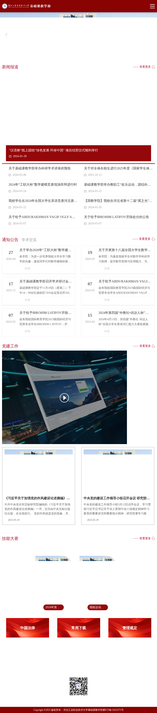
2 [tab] (83, 57)
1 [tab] (78, 57)
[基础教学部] (78, 6)
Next (151, 35)
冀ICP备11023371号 (113, 709)
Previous (6, 35)
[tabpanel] (78, 35)
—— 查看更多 (142, 66)
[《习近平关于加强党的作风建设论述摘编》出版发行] (78, 398)
